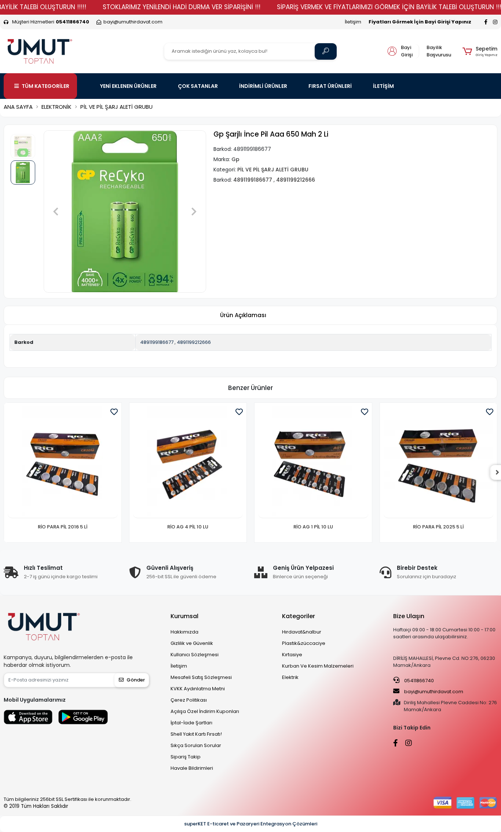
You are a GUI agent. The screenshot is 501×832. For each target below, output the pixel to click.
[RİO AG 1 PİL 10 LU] (313, 462)
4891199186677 (156, 342)
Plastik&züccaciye (303, 643)
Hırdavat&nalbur (301, 631)
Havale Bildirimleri (192, 768)
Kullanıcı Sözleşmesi (195, 654)
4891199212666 (194, 342)
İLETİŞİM (383, 86)
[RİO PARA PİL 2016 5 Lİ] (63, 462)
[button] (479, 51)
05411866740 (418, 680)
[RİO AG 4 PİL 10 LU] (188, 462)
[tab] (243, 315)
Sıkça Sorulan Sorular (196, 745)
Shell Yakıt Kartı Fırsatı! (196, 734)
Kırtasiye (292, 654)
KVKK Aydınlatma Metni (198, 688)
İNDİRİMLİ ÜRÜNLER (263, 86)
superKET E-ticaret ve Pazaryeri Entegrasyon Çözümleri (250, 823)
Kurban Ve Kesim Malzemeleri (318, 665)
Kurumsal (184, 616)
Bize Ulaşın (408, 616)
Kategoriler (298, 616)
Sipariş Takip (186, 756)
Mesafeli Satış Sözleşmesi (201, 677)
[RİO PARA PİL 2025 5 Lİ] (439, 462)
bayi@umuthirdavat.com (433, 691)
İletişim (353, 21)
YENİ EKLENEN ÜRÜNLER (128, 86)
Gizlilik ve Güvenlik (192, 643)
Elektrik (290, 677)
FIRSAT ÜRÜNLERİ (330, 86)
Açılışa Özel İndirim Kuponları (205, 711)
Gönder (136, 679)
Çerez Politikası (189, 700)
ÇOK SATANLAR (198, 86)
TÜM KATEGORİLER (45, 86)
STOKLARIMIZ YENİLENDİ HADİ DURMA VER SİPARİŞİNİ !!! (181, 7)
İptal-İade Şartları (191, 722)
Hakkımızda (184, 631)
